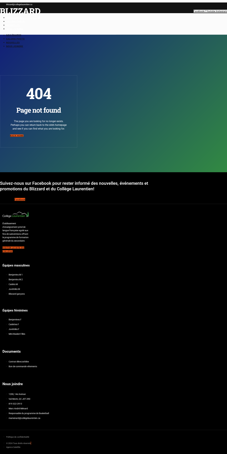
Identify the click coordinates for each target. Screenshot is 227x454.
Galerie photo (15, 39)
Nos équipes (13, 35)
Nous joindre (14, 29)
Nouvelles (13, 42)
